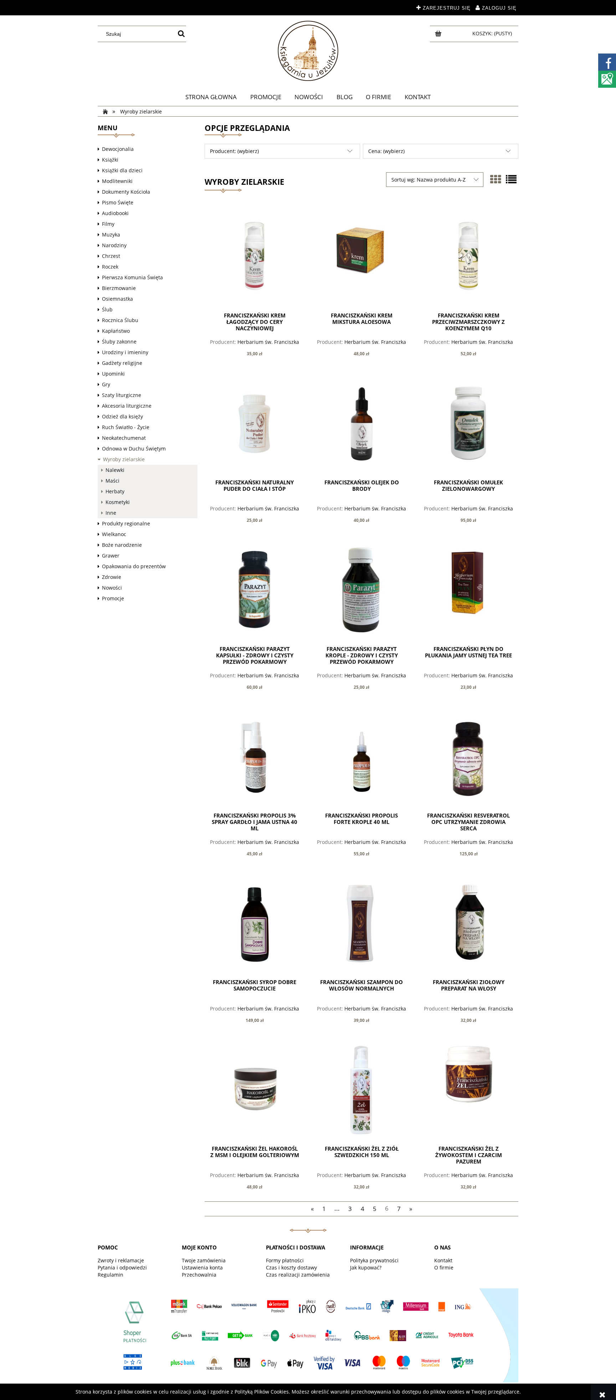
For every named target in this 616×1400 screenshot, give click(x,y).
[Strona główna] (308, 50)
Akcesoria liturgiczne (127, 405)
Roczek (110, 266)
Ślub (107, 309)
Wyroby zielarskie (124, 459)
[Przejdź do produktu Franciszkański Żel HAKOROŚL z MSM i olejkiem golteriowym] (254, 1090)
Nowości (112, 587)
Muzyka (111, 234)
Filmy (108, 223)
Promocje (113, 598)
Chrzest (111, 256)
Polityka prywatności (374, 1260)
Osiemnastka (117, 298)
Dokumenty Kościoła (126, 191)
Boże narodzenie (122, 544)
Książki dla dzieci (122, 170)
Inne (111, 512)
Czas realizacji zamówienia (298, 1274)
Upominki (113, 373)
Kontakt (443, 1260)
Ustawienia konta (202, 1267)
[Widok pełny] (511, 179)
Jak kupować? (365, 1267)
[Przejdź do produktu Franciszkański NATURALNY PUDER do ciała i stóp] (254, 424)
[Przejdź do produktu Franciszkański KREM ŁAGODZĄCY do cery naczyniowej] (254, 257)
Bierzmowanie (119, 288)
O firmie (443, 1267)
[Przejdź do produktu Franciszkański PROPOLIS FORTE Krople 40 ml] (361, 757)
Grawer (110, 555)
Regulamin (110, 1274)
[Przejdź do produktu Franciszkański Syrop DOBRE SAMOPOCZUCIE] (254, 924)
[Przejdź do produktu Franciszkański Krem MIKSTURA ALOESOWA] (361, 257)
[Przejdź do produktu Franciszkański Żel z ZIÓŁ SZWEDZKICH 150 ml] (361, 1090)
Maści (112, 480)
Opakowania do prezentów (134, 566)
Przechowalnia (199, 1274)
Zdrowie (111, 577)
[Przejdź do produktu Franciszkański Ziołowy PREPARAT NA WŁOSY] (468, 924)
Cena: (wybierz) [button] (386, 151)
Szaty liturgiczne (121, 395)
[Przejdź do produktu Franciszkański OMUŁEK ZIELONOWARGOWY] (468, 424)
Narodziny (114, 245)
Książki (110, 159)
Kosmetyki (118, 502)
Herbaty (115, 491)
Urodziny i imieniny (125, 352)
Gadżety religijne (122, 363)
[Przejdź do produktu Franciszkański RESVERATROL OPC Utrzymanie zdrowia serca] (468, 757)
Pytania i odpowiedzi (122, 1267)
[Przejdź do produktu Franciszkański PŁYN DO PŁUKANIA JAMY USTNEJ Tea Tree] (468, 590)
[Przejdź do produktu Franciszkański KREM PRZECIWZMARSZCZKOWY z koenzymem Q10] (468, 257)
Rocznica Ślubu (120, 320)
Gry (106, 384)
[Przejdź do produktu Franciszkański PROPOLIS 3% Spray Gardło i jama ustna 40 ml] (254, 757)
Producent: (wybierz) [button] (234, 151)
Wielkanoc (114, 534)
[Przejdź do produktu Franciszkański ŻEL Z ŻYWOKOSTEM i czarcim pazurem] (468, 1090)
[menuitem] (211, 97)
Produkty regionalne (126, 523)
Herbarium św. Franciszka (268, 341)
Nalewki (115, 470)
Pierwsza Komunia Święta (132, 277)
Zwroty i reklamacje (121, 1260)
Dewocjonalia (118, 149)
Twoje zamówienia (204, 1260)
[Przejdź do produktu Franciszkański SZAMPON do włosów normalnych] (361, 924)
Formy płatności (285, 1260)
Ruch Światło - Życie (125, 427)
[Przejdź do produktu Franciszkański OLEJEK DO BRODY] (361, 424)
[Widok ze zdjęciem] (495, 179)
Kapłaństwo (116, 330)
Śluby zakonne (119, 341)
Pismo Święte (117, 202)
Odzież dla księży (122, 416)
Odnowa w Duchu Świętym (134, 448)
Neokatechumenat (124, 437)
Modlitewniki (117, 181)
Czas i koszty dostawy (291, 1267)
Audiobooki (115, 213)
